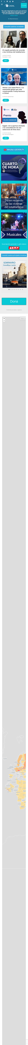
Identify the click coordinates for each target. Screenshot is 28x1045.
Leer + (5, 60)
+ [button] (4, 318)
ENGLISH (23, 1)
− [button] (4, 321)
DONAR (24, 5)
